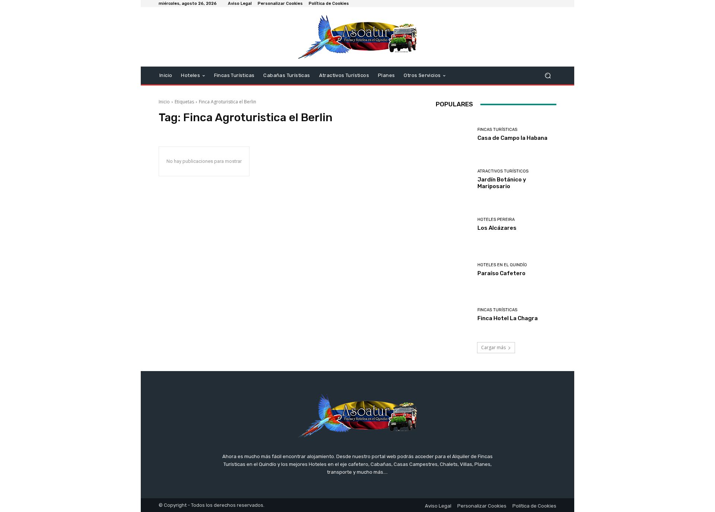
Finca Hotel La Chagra (507, 318)
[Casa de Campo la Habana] (454, 134)
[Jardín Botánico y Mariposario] (454, 179)
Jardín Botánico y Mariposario (501, 183)
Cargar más (493, 347)
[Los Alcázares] (454, 224)
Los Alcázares (497, 228)
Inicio (164, 102)
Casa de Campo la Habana (512, 138)
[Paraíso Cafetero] (454, 270)
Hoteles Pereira (496, 220)
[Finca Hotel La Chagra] (454, 315)
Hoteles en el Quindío (502, 265)
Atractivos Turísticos (502, 171)
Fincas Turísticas (497, 130)
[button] (547, 75)
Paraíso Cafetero (501, 273)
